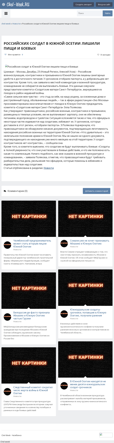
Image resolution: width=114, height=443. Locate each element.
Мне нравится (15, 54)
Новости (49, 168)
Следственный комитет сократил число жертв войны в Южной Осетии (33, 390)
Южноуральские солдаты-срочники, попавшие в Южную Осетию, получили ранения (88, 312)
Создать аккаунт (84, 4)
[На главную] (16, 4)
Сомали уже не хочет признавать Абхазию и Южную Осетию (89, 242)
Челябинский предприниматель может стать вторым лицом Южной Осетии (32, 243)
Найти (107, 13)
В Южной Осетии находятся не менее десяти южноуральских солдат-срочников (88, 384)
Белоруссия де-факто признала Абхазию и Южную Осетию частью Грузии (31, 315)
